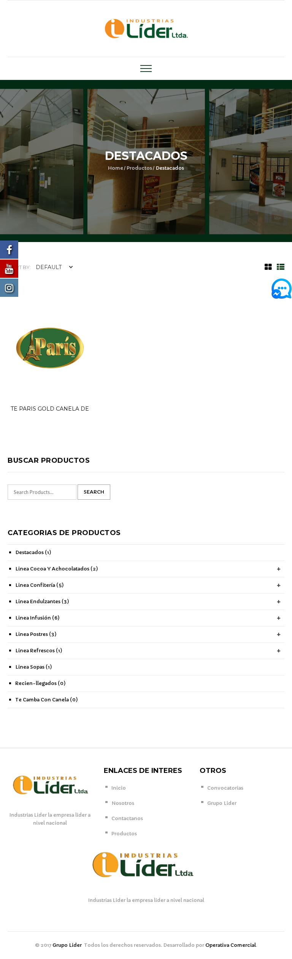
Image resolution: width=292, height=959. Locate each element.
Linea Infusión (37, 618)
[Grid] (266, 267)
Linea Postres (36, 634)
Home (115, 168)
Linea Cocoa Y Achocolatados (56, 569)
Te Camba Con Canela (46, 699)
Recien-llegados (40, 683)
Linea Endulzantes (42, 601)
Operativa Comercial (230, 945)
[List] (278, 267)
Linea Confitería (39, 585)
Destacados (33, 552)
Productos (139, 168)
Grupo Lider (67, 945)
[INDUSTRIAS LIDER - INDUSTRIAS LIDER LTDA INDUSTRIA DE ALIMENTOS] (146, 28)
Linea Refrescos (38, 650)
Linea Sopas (33, 667)
